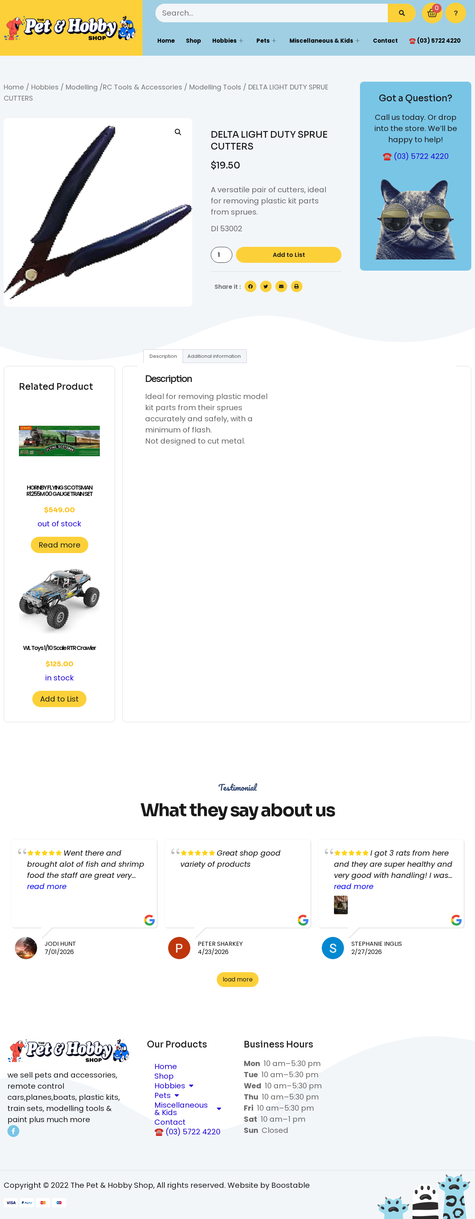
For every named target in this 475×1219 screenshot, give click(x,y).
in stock (59, 663)
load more (238, 979)
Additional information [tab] (214, 356)
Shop (193, 41)
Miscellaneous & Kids (321, 41)
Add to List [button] (59, 699)
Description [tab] (163, 356)
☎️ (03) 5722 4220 (435, 41)
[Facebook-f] (13, 1131)
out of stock (59, 506)
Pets (263, 41)
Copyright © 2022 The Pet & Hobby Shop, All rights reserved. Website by (137, 1185)
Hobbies (224, 41)
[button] (178, 132)
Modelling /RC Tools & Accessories (124, 87)
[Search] (402, 13)
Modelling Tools (215, 87)
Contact (385, 41)
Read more (60, 545)
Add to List (289, 255)
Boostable (290, 1185)
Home (166, 41)
